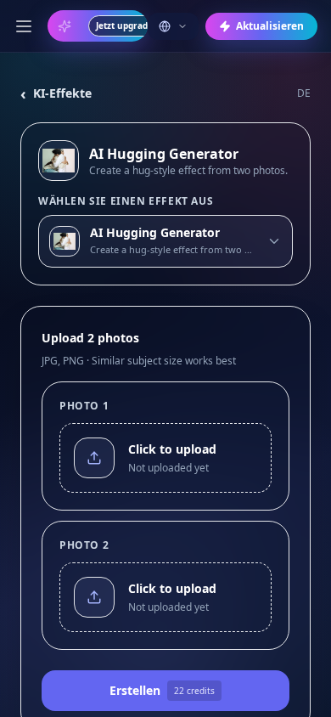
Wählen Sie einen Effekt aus (125, 201)
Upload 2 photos (90, 338)
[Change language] (173, 26)
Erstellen (162, 690)
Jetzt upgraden (127, 25)
